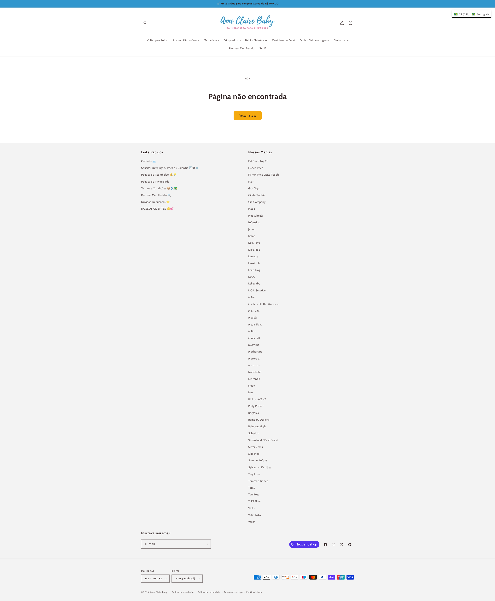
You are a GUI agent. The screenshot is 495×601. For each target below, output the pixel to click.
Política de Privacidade (155, 181)
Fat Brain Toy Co (258, 161)
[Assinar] (206, 544)
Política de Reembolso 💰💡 (158, 174)
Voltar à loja (247, 115)
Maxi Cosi (254, 310)
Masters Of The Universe (263, 304)
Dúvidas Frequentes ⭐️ (155, 202)
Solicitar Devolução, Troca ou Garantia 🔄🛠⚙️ (170, 168)
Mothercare (255, 351)
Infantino (254, 222)
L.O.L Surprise (256, 290)
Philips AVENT (257, 399)
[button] (145, 23)
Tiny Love (254, 474)
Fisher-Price (255, 168)
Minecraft (254, 338)
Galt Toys (254, 188)
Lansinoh (254, 263)
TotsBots (253, 494)
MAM (251, 297)
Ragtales (253, 413)
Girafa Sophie (256, 195)
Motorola (254, 358)
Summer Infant (257, 460)
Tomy (251, 487)
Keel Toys (254, 242)
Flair (250, 181)
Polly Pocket (256, 406)
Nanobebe (254, 372)
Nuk (250, 392)
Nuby (251, 385)
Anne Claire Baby (158, 592)
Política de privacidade (209, 592)
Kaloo (251, 236)
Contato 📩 (148, 161)
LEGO (251, 276)
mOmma (253, 345)
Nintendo (254, 379)
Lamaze (253, 256)
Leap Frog (254, 270)
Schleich (253, 433)
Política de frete (254, 592)
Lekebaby (254, 283)
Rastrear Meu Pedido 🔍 (156, 195)
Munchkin (254, 365)
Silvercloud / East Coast (263, 440)
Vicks (251, 508)
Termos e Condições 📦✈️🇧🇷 (159, 188)
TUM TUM (254, 501)
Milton (252, 331)
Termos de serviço (233, 592)
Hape (251, 208)
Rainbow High (257, 426)
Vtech (252, 521)
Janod (252, 229)
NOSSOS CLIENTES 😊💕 (157, 208)
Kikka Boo (254, 249)
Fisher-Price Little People (264, 174)
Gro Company (257, 202)
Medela (252, 317)
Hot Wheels (255, 215)
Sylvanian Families (259, 467)
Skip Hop (254, 453)
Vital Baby (254, 515)
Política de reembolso (183, 592)
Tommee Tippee (258, 481)
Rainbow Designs (259, 419)
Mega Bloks (255, 324)
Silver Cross (255, 447)
